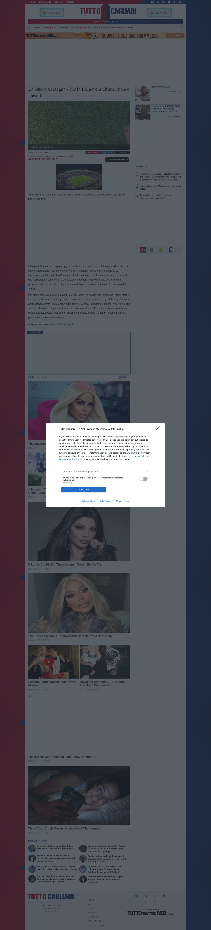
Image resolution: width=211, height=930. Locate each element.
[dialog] (105, 465)
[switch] (143, 479)
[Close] (159, 429)
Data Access (105, 501)
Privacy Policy (123, 501)
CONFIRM (83, 490)
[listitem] (105, 471)
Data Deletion (88, 501)
